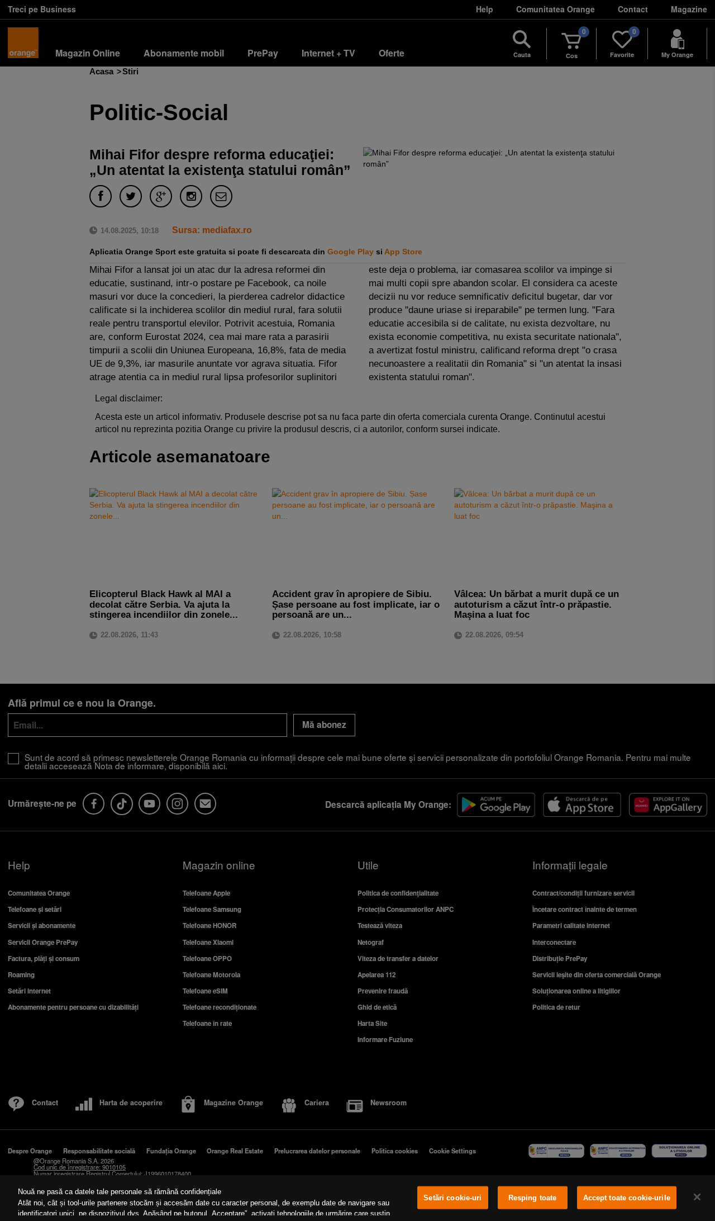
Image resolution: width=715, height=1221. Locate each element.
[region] (357, 1198)
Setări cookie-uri (452, 1198)
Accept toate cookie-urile (626, 1198)
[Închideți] (697, 1197)
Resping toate (532, 1198)
